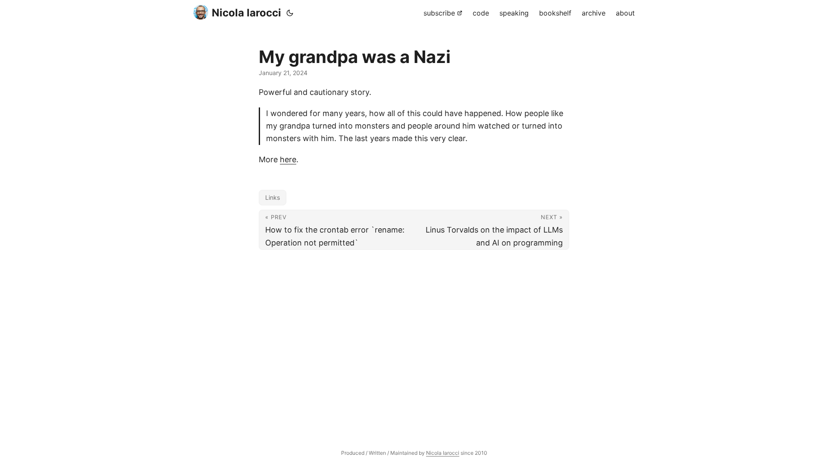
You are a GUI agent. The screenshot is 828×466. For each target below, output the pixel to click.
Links (272, 197)
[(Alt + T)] (290, 13)
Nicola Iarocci (246, 12)
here (288, 159)
